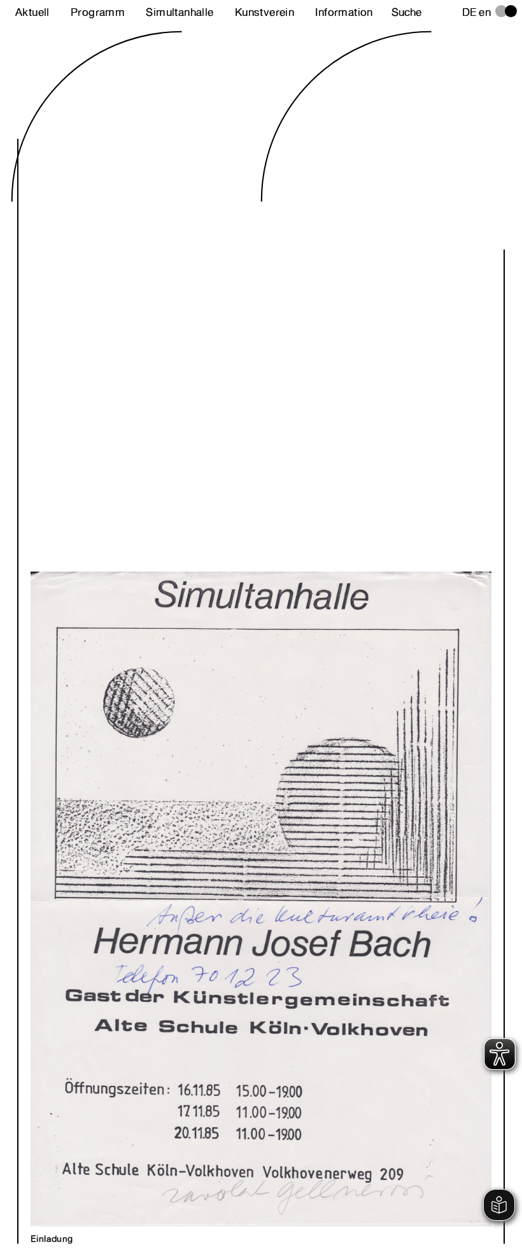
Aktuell (32, 12)
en (485, 12)
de (469, 12)
